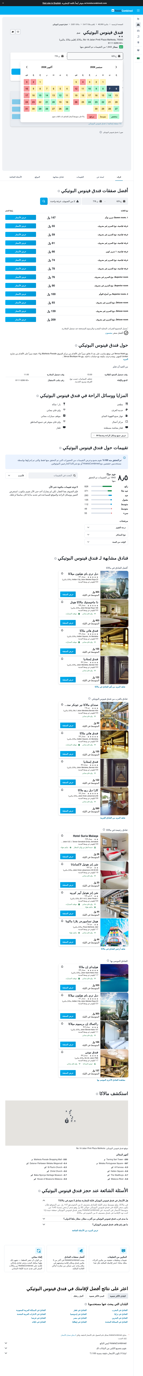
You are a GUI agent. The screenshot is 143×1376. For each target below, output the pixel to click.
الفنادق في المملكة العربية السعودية (31, 1310)
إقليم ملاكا (91, 24)
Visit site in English (51, 3)
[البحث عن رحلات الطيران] (138, 19)
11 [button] (83, 88)
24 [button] (89, 102)
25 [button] (83, 102)
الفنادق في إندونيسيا (78, 1314)
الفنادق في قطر (80, 1310)
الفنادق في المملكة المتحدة (116, 1321)
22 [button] (103, 102)
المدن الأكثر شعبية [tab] (96, 1296)
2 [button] (96, 82)
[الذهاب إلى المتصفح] (138, 42)
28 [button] (109, 108)
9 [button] (96, 88)
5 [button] (76, 82)
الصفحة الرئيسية (117, 24)
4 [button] (83, 82)
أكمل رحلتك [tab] (78, 1296)
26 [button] (76, 102)
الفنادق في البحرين (119, 1317)
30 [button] (96, 108)
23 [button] (96, 102)
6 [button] (116, 88)
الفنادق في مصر (80, 1317)
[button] (3, 3)
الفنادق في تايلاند (39, 1321)
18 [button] (83, 95)
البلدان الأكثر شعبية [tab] (118, 1296)
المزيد (125, 359)
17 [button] (89, 95)
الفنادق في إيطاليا (79, 1321)
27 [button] (116, 108)
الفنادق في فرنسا (38, 1317)
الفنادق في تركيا (120, 1314)
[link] (110, 686)
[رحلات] (138, 50)
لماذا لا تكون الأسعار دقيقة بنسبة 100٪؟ (108, 1353)
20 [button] (116, 102)
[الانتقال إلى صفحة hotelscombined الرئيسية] (122, 10)
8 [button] (103, 88)
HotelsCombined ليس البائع (113, 1343)
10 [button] (89, 88)
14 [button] (109, 95)
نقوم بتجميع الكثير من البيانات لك (111, 1348)
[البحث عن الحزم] (138, 36)
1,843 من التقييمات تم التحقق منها (96, 46)
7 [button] (109, 88)
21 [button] (109, 102)
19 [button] (76, 95)
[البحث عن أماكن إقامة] (138, 25)
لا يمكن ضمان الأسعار (68, 1335)
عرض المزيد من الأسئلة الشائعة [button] (85, 1230)
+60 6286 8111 (115, 42)
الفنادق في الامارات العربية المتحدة (31, 1314)
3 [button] (89, 82)
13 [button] (116, 95)
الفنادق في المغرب (119, 1310)
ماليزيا (106, 24)
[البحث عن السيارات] (138, 30)
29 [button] (103, 108)
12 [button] (76, 88)
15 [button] (103, 95)
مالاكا (77, 24)
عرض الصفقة (67, 594)
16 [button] (96, 95)
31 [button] (26, 108)
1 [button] (103, 82)
